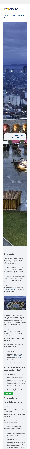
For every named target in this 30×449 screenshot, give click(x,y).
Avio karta (8, 393)
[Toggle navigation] (23, 8)
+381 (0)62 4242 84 (9, 289)
